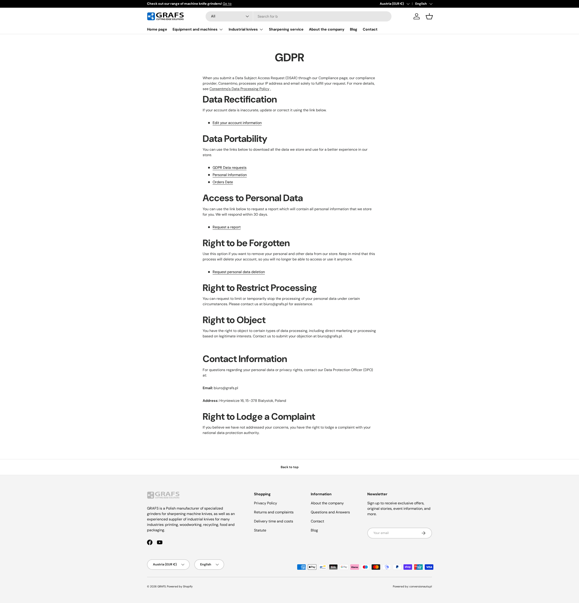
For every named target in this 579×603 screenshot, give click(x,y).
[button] (429, 16)
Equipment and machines (195, 29)
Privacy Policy (265, 503)
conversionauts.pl (420, 586)
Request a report (227, 227)
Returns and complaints (274, 512)
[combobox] (299, 16)
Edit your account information (237, 122)
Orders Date (223, 182)
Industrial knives (243, 29)
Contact (370, 29)
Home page (157, 29)
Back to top (290, 467)
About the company (326, 29)
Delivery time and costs (273, 521)
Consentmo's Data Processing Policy (239, 88)
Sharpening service (286, 29)
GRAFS (161, 586)
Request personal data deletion (239, 271)
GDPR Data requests (230, 167)
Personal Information (230, 174)
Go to (227, 4)
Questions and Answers (330, 512)
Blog (353, 29)
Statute (260, 530)
